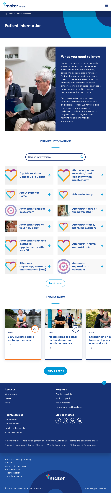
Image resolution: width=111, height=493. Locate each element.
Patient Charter (35, 445)
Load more (55, 283)
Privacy (8, 445)
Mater (8, 466)
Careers (8, 398)
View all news (55, 371)
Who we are (11, 394)
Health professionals (15, 428)
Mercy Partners (12, 441)
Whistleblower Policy (57, 445)
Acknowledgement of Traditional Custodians (45, 441)
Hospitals (61, 389)
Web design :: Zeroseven (95, 489)
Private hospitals (64, 394)
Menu (106, 5)
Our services (11, 419)
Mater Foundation (13, 476)
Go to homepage (14, 5)
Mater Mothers (63, 403)
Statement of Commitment (83, 445)
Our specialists (12, 424)
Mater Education (13, 470)
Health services (14, 415)
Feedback (20, 445)
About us (10, 389)
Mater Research (12, 473)
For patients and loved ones (69, 407)
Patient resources (13, 432)
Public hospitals (63, 398)
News (7, 403)
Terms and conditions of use (84, 441)
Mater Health (20, 466)
